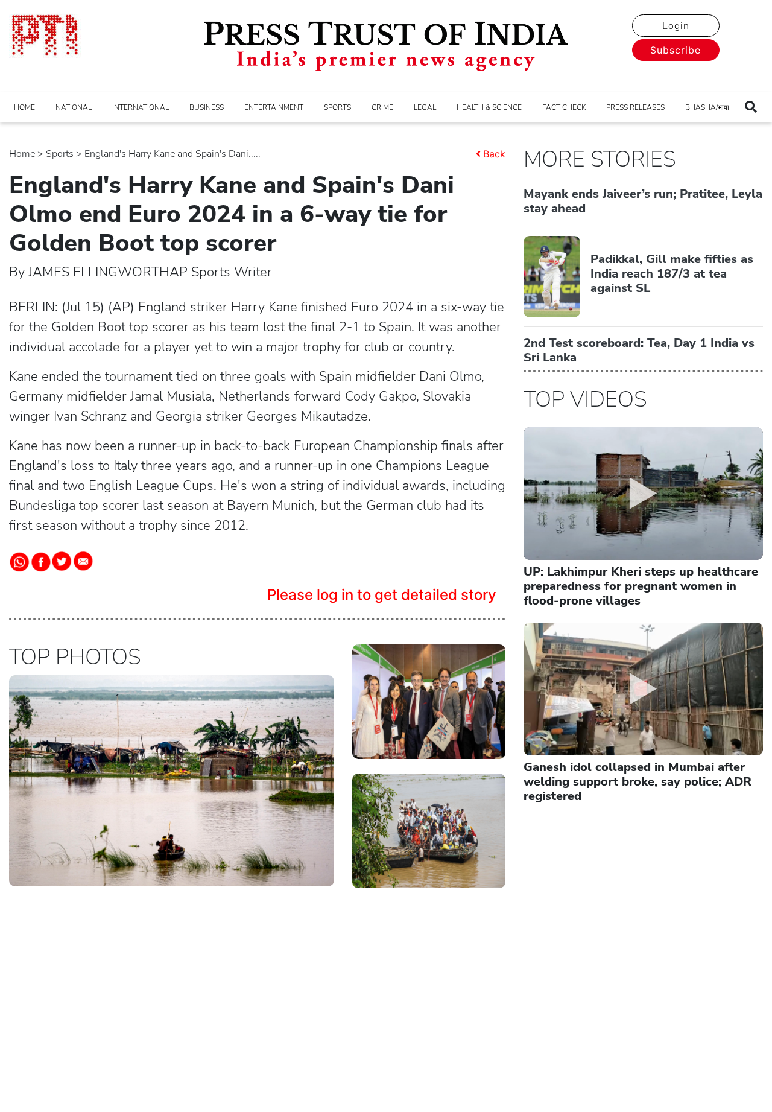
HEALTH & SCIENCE (489, 107)
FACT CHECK (564, 107)
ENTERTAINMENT (273, 107)
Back (494, 154)
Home (22, 153)
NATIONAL (73, 107)
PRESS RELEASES (635, 107)
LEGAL (425, 107)
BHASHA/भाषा (707, 107)
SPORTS (337, 107)
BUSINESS (206, 107)
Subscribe (675, 50)
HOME (24, 107)
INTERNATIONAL (140, 107)
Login (675, 26)
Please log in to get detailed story (381, 594)
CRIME (382, 107)
